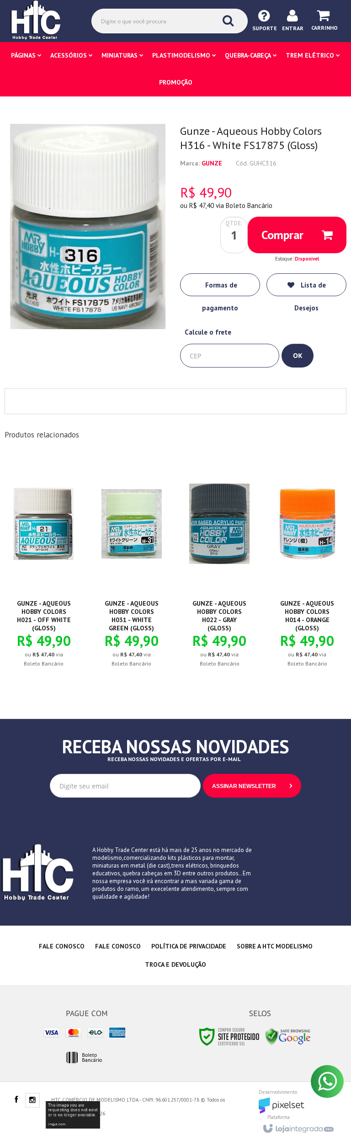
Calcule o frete (208, 332)
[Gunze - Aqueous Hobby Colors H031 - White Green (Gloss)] (131, 568)
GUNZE (212, 163)
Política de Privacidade (188, 946)
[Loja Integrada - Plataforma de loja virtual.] (298, 1126)
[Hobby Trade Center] (42, 20)
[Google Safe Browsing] (288, 1036)
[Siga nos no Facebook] (16, 1100)
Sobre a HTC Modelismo (275, 946)
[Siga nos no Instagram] (32, 1100)
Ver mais (49, 626)
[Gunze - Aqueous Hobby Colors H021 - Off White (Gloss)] (44, 568)
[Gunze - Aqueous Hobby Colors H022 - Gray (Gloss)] (219, 568)
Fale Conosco (62, 946)
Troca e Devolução (175, 964)
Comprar (282, 234)
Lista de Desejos (310, 288)
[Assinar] (252, 786)
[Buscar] (228, 20)
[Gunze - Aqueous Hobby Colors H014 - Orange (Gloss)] (307, 568)
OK (297, 355)
